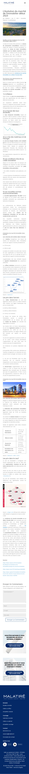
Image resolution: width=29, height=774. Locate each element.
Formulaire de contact (9, 737)
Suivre (9, 744)
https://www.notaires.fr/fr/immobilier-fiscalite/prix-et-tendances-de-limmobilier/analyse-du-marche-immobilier (13, 564)
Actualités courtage (8, 724)
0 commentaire (12, 20)
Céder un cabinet (7, 721)
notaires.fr (9, 294)
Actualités (23, 18)
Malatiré (7, 18)
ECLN (18, 455)
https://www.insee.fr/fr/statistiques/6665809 (14, 569)
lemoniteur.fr (6, 476)
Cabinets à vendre (8, 718)
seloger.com (10, 512)
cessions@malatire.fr (8, 734)
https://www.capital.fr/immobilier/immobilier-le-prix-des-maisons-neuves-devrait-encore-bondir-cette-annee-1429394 (14, 573)
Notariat (5, 20)
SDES (14, 455)
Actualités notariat (8, 711)
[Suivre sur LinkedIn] (15, 744)
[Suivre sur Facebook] (5, 744)
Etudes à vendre (7, 705)
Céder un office (7, 708)
